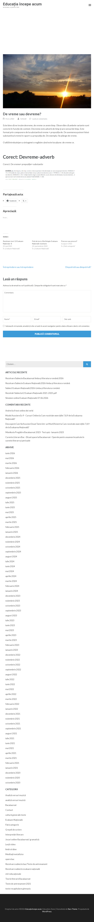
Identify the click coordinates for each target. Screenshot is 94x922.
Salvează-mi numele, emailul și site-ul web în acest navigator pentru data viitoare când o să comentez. (48, 326)
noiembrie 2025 (12, 482)
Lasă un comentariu (39, 119)
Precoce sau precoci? (69, 241)
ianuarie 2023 (11, 650)
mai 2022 (9, 689)
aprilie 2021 (10, 753)
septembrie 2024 (13, 551)
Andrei (8, 410)
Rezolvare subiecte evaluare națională (22, 869)
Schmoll (23, 119)
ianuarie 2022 (11, 709)
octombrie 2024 (12, 546)
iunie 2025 (10, 507)
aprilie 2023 (10, 635)
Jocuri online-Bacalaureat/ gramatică (22, 839)
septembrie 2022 (13, 669)
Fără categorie (12, 824)
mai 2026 (9, 458)
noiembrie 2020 (12, 777)
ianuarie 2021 (11, 768)
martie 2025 (11, 522)
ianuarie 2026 (11, 473)
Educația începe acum (22, 4)
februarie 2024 (12, 586)
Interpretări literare (14, 834)
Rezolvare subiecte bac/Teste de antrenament (26, 864)
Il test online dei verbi (23, 410)
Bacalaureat (11, 805)
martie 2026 (11, 463)
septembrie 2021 (13, 728)
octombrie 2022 (12, 664)
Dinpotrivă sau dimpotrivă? (78, 267)
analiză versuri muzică (15, 800)
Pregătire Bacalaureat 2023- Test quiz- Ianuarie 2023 (39, 432)
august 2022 (11, 674)
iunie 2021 (10, 743)
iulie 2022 (9, 679)
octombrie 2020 (12, 782)
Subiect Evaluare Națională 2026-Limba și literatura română (32, 388)
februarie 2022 (12, 704)
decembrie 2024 (12, 537)
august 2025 (11, 497)
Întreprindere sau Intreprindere (18, 267)
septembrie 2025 (13, 492)
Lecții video (10, 844)
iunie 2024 (10, 566)
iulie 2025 (9, 502)
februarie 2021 (12, 763)
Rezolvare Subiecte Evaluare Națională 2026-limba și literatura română (37, 383)
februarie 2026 (12, 468)
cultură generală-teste (15, 815)
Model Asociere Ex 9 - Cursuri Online (22, 415)
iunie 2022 (10, 684)
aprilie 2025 (10, 517)
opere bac (9, 859)
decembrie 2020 (12, 772)
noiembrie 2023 (12, 600)
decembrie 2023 (12, 596)
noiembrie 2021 (12, 718)
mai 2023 (9, 630)
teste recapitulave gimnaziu (18, 888)
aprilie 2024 (10, 576)
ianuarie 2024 (11, 591)
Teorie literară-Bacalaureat (17, 879)
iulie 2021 (9, 738)
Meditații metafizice (14, 854)
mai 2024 (9, 571)
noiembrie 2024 (12, 541)
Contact (9, 810)
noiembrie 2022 (12, 659)
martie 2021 (11, 758)
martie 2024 (11, 581)
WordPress (47, 911)
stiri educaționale (13, 874)
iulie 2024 (9, 561)
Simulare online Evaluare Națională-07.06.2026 (26, 398)
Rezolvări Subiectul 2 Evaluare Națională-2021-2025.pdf (31, 393)
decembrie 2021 (12, 713)
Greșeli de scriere (13, 829)
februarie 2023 (12, 645)
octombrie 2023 (12, 605)
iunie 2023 (10, 625)
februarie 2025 (12, 527)
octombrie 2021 (12, 723)
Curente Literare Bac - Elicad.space (21, 437)
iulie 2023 (9, 620)
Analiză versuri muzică (15, 795)
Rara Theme (72, 909)
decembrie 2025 (12, 478)
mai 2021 (9, 748)
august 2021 (11, 733)
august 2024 (11, 556)
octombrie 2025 (12, 487)
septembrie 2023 (13, 610)
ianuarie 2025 (11, 532)
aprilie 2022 (10, 694)
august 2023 (11, 615)
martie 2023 (11, 640)
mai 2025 (9, 512)
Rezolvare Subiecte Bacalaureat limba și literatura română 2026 (34, 378)
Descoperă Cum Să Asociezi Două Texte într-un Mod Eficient (32, 424)
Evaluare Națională (14, 820)
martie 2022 (11, 699)
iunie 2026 (10, 453)
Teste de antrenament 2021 (18, 883)
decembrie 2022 (12, 654)
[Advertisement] (47, 32)
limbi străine (11, 849)
